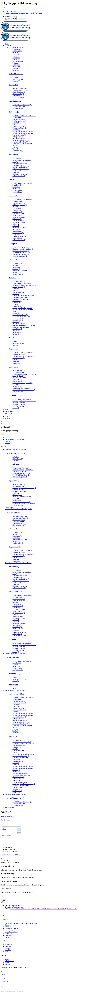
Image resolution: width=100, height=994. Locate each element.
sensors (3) (15, 384)
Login (6, 416)
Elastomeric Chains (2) (19, 128)
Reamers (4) (16, 234)
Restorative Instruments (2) (20, 327)
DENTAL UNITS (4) (17, 453)
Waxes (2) (15, 408)
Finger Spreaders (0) (18, 217)
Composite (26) (17, 165)
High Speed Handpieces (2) (21, 252)
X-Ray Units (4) (17, 391)
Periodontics (16, 65)
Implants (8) (13, 685)
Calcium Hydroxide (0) (19, 205)
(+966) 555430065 (10, 11)
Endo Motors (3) (17, 208)
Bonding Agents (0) (18, 119)
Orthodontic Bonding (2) (20, 142)
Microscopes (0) (17, 381)
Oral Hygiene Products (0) (20, 138)
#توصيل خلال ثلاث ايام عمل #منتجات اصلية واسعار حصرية (23, 13)
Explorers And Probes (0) (20, 90)
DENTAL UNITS (18, 47)
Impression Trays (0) (18, 404)
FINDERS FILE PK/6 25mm (12, 855)
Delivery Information (11, 928)
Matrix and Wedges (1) (19, 174)
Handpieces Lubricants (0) (20, 251)
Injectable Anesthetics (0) (20, 315)
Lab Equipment (17, 51)
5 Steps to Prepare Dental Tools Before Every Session (21, 923)
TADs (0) (15, 149)
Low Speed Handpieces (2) (20, 254)
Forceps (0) (16, 188)
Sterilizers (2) (16, 386)
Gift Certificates (9, 961)
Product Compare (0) (7, 816)
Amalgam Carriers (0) (19, 281)
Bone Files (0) (16, 185)
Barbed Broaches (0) (18, 203)
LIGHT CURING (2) (19, 170)
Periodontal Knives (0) (19, 343)
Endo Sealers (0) (17, 210)
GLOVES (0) (16, 363)
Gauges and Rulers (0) (19, 220)
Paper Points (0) (17, 229)
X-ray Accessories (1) (19, 97)
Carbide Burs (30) (18, 292)
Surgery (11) (14, 657)
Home (6, 44)
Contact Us (8, 933)
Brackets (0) (16, 123)
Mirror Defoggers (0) (18, 92)
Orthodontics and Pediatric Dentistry (16, 439)
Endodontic (16, 58)
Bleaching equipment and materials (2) (24, 374)
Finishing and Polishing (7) (20, 167)
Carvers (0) (15, 294)
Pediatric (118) (14, 736)
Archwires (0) (16, 117)
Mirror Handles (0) (18, 94)
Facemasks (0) (16, 265)
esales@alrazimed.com (16, 907)
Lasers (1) (15, 379)
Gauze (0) (15, 361)
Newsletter (8, 950)
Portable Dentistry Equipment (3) (22, 383)
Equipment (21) (15, 481)
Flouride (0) (16, 311)
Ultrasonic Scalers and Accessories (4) (24, 390)
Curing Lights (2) (17, 376)
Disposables (16, 66)
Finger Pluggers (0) (18, 215)
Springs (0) (15, 145)
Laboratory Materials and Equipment (16, 794)
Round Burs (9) (17, 329)
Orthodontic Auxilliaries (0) (20, 140)
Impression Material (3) (19, 402)
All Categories (9, 807)
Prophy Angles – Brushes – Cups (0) (23, 325)
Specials (7, 964)
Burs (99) (15, 290)
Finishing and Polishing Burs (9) (22, 131)
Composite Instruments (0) (20, 297)
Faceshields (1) (17, 267)
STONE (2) (16, 147)
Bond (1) (15, 162)
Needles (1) (16, 322)
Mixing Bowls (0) (18, 137)
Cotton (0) (15, 359)
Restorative (15, 54)
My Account (8, 944)
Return (7, 925)
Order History (9, 946)
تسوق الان (4, 7)
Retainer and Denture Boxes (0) (22, 144)
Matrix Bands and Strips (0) (21, 316)
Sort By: (3, 820)
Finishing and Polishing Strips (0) (22, 133)
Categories (8, 45)
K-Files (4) (15, 226)
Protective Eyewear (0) (19, 270)
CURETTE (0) (17, 341)
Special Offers (9, 411)
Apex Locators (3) (18, 201)
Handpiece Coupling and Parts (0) (22, 249)
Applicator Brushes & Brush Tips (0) (23, 352)
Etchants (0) (16, 130)
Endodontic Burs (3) (18, 213)
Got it (3, 900)
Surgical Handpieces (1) (19, 256)
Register (7, 418)
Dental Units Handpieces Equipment (16, 449)
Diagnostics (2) (14, 512)
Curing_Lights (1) (18, 126)
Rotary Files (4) (17, 238)
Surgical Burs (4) (17, 192)
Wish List (8, 948)
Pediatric (15, 63)
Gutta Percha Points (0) (19, 222)
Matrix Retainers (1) (18, 318)
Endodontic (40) (15, 592)
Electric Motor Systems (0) (20, 247)
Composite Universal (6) (20, 299)
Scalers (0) (15, 345)
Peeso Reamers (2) (18, 233)
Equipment (15, 68)
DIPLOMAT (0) (17, 79)
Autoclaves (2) (17, 263)
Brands (7, 409)
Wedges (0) (16, 334)
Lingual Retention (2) (19, 135)
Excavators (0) (16, 306)
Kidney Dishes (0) (18, 190)
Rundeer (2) (16, 81)
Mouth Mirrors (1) (18, 95)
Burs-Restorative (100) (19, 163)
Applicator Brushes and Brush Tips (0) (24, 116)
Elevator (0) (16, 187)
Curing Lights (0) (17, 302)
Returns (7, 951)
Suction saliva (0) (17, 274)
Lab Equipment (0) (16, 798)
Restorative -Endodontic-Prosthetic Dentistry (18, 563)
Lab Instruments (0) (18, 106)
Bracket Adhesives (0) (19, 121)
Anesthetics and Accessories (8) (22, 160)
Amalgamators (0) (18, 372)
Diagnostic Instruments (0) (20, 88)
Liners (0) (15, 172)
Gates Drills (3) (17, 219)
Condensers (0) (17, 301)
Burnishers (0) (16, 288)
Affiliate (7, 962)
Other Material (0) (18, 406)
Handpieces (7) (14, 464)
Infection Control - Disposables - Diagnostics (18, 509)
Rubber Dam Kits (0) (19, 176)
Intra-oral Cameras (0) (19, 377)
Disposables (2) (15, 547)
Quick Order (8, 413)
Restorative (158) (15, 567)
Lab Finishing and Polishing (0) (22, 105)
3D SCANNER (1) (18, 370)
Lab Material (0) (17, 108)
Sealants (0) (16, 330)
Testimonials (8, 935)
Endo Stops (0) (17, 212)
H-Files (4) (15, 224)
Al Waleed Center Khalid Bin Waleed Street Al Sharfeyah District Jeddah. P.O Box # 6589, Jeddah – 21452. (43, 909)
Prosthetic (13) (14, 639)
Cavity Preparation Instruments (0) (23, 295)
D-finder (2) (16, 206)
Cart (2, 985)
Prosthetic (15, 70)
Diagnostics (16, 49)
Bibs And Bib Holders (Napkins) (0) (23, 356)
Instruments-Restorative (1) (20, 169)
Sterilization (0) (17, 272)
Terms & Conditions (11, 932)
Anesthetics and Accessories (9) (22, 199)
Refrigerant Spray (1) (19, 236)
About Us (8, 926)
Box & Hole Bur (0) (18, 358)
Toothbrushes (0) (17, 151)
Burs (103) (15, 124)
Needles (7, 443)
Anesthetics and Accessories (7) (22, 283)
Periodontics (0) (15, 674)
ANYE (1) (15, 77)
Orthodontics (16, 52)
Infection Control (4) (17, 529)
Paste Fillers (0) (17, 231)
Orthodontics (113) (16, 694)
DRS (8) (15, 688)
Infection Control (17, 61)
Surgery (14, 56)
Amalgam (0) (16, 158)
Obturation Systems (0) (19, 227)
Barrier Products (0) (18, 354)
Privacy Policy (9, 930)
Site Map (7, 937)
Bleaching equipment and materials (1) (24, 401)
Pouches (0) (16, 269)
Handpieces (16, 59)
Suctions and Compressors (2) (21, 388)
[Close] (1, 423)
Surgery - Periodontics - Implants (15, 653)
